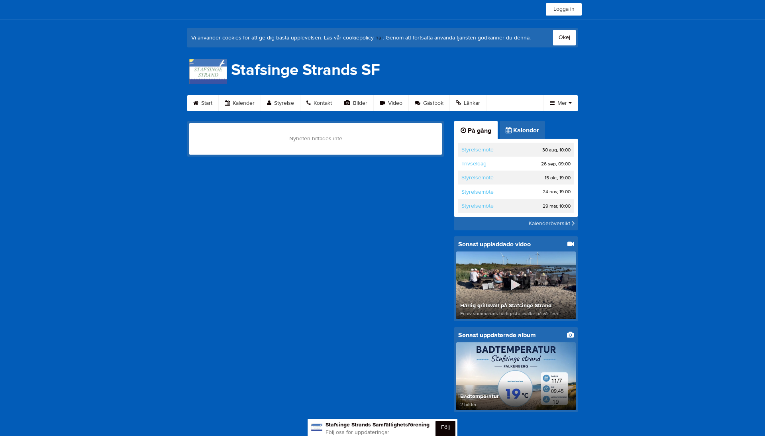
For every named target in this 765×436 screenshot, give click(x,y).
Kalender (243, 103)
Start (206, 103)
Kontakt (322, 103)
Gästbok (432, 103)
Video (394, 103)
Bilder (359, 103)
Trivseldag (473, 163)
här (379, 37)
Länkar (471, 103)
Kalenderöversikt (550, 223)
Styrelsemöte (477, 149)
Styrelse (283, 103)
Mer (562, 103)
